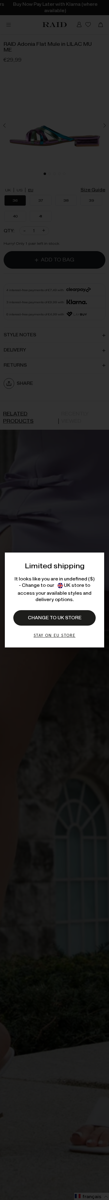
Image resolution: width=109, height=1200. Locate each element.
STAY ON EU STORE (54, 635)
